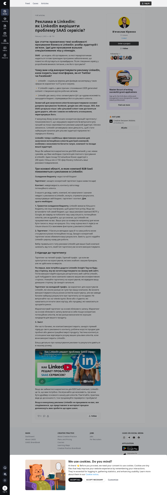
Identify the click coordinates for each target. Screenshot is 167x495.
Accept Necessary (94, 480)
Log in (147, 3)
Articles (45, 3)
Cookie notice (92, 474)
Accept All (75, 480)
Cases (35, 3)
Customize (113, 479)
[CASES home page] (5, 3)
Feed (27, 3)
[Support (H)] (5, 467)
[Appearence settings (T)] (5, 480)
